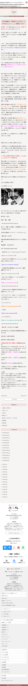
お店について (5, 410)
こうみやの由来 (5, 613)
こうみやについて (6, 609)
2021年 (3, 476)
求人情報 (4, 675)
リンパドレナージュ (6, 641)
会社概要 (4, 662)
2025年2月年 (5, 445)
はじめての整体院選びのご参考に (9, 605)
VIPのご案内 (4, 646)
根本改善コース (5, 627)
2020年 (3, 479)
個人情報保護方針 (5, 669)
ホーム (2, 16)
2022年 (3, 474)
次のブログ (23, 395)
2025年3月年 (5, 442)
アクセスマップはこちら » (14, 533)
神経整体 (4, 420)
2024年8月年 (5, 460)
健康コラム (4, 415)
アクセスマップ (5, 659)
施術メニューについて (6, 600)
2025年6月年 (5, 440)
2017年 (3, 486)
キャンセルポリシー (6, 671)
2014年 (3, 494)
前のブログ (4, 395)
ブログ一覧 (7, 16)
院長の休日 (4, 425)
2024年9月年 (5, 457)
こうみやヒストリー (6, 616)
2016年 (3, 489)
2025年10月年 (5, 437)
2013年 (3, 497)
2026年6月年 (5, 432)
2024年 (3, 469)
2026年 (3, 464)
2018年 (3, 484)
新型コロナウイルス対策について (9, 593)
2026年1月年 (5, 435)
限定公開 (4, 423)
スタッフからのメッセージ (7, 680)
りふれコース (5, 634)
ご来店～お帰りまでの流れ (7, 602)
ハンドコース (5, 639)
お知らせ (4, 413)
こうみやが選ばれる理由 (7, 619)
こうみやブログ (5, 657)
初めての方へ (5, 595)
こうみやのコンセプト (6, 611)
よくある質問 (5, 654)
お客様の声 (4, 649)
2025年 (3, 466)
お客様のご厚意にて (6, 408)
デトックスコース (5, 636)
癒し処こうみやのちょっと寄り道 (9, 418)
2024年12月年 (5, 450)
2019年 (3, 482)
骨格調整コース (5, 625)
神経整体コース (5, 629)
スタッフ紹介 (5, 652)
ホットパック (5, 643)
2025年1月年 (5, 447)
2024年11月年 (5, 452)
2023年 (3, 471)
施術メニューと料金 (6, 622)
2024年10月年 (5, 455)
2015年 (3, 492)
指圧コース (4, 632)
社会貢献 (4, 667)
